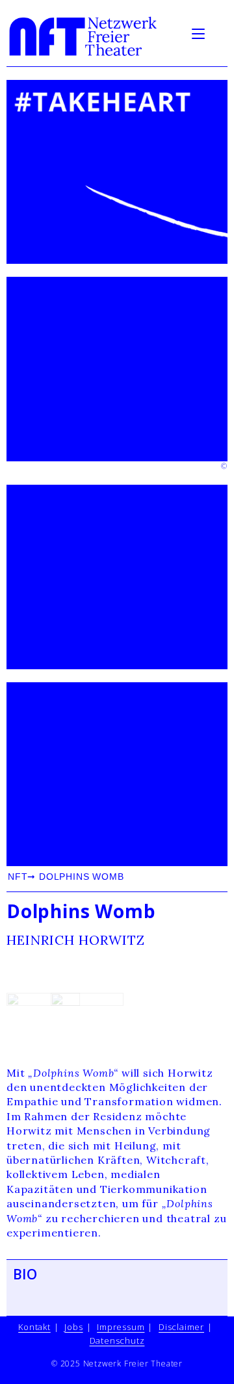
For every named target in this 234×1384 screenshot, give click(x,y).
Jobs (73, 1327)
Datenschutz (117, 1340)
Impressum (120, 1327)
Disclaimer (181, 1327)
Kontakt (34, 1327)
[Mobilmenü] (200, 32)
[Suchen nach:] (218, 32)
